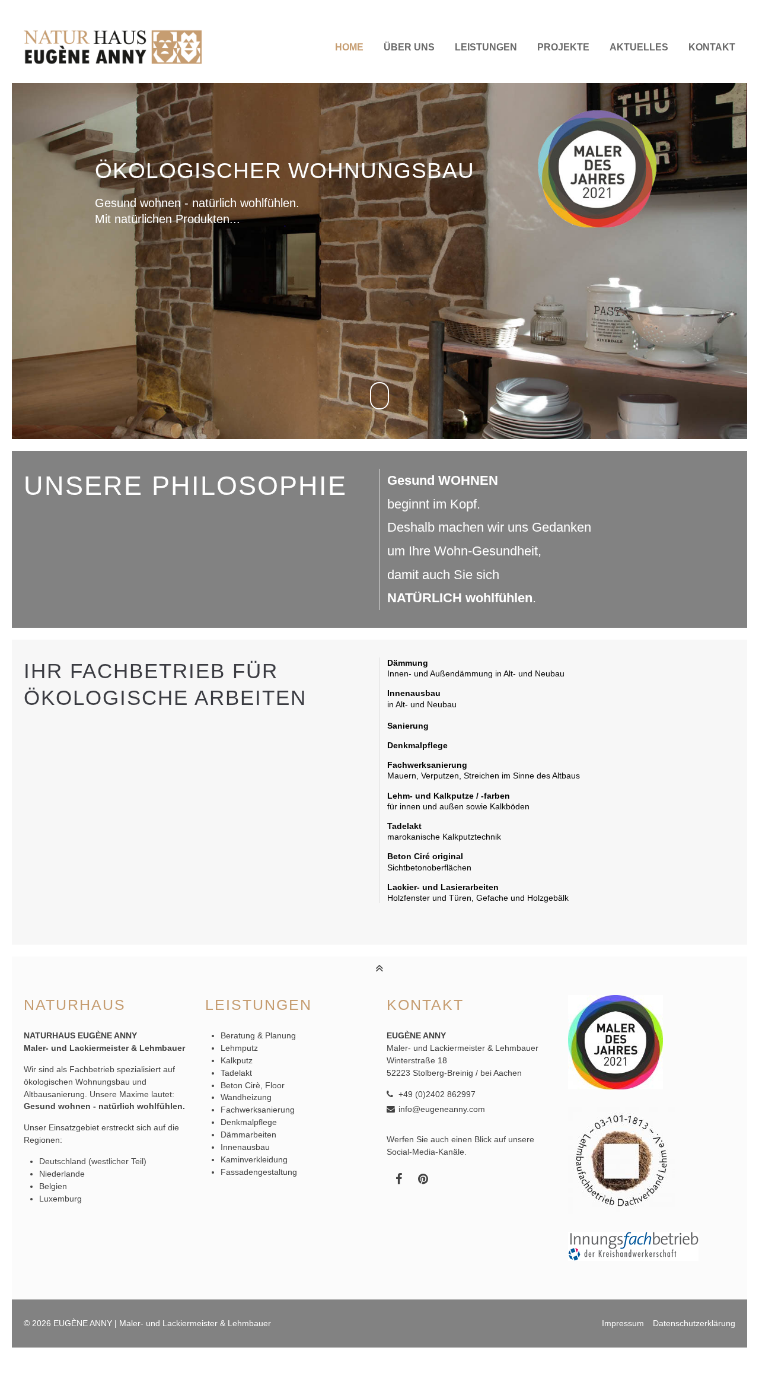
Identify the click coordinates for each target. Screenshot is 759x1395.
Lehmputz (239, 1048)
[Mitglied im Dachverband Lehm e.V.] (621, 1211)
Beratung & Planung (258, 1035)
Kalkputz (237, 1060)
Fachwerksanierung (258, 1109)
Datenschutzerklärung (694, 1323)
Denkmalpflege (249, 1122)
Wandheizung (246, 1097)
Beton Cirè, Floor (253, 1085)
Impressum (623, 1323)
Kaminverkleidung (254, 1159)
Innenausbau (245, 1147)
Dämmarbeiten (248, 1134)
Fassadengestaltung (259, 1172)
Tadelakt (236, 1073)
